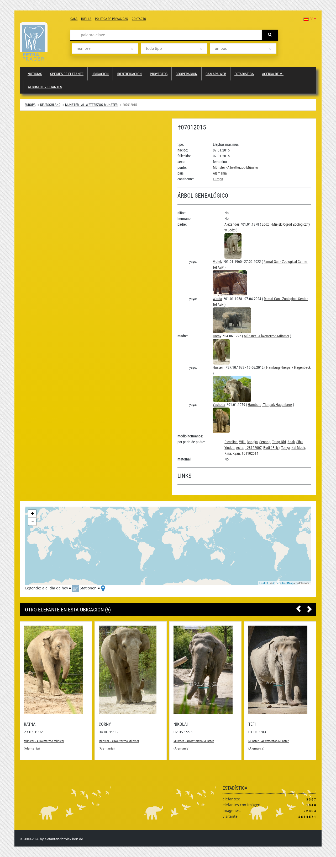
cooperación (186, 74)
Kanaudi (256, 724)
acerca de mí (273, 74)
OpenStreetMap (283, 583)
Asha (239, 448)
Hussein (218, 367)
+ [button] (32, 513)
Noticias (35, 74)
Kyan (236, 453)
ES (311, 19)
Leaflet (263, 583)
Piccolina (231, 442)
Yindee (229, 448)
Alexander (231, 224)
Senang (264, 442)
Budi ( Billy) (271, 448)
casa (73, 19)
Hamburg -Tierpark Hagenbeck (288, 367)
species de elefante (66, 74)
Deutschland (50, 105)
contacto (139, 19)
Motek (217, 261)
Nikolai (106, 724)
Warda (217, 299)
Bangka (252, 442)
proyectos (158, 74)
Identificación (129, 74)
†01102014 (250, 453)
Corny (217, 336)
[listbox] (105, 48)
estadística (244, 74)
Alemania (220, 173)
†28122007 (253, 448)
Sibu (299, 442)
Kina (227, 453)
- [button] (32, 521)
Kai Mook (298, 448)
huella (86, 19)
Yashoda (219, 405)
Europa (30, 105)
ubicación (100, 74)
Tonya (285, 448)
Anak (291, 442)
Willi (242, 442)
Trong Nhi (279, 442)
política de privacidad (111, 19)
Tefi (177, 724)
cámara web (216, 74)
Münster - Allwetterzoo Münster (91, 105)
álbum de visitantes (45, 87)
